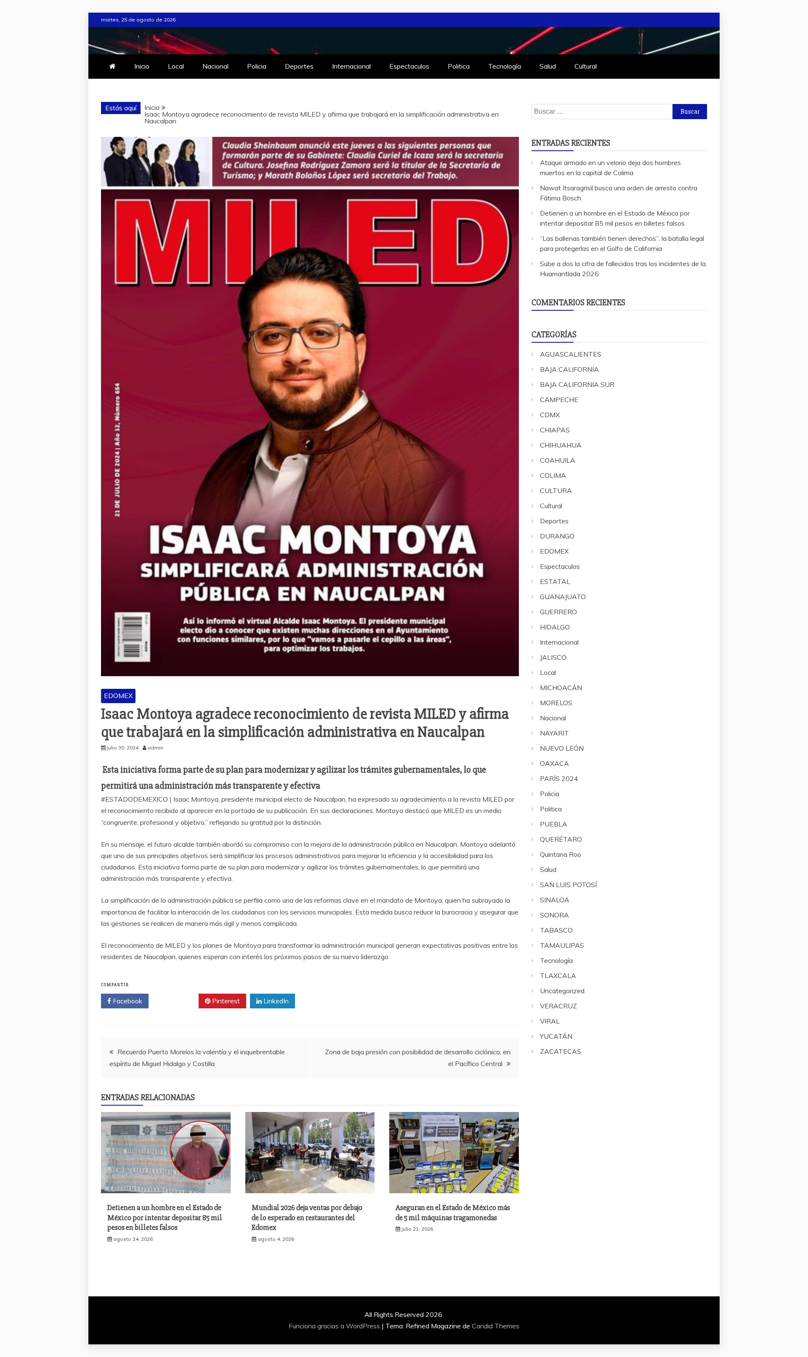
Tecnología (504, 66)
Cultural (585, 66)
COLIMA (553, 475)
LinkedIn (275, 1001)
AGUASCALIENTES (570, 354)
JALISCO (553, 657)
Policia (256, 66)
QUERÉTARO (561, 839)
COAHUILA (557, 460)
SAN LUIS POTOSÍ (568, 884)
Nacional (215, 66)
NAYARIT (554, 733)
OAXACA (554, 763)
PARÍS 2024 (559, 778)
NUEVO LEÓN (562, 748)
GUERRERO (558, 612)
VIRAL (550, 1021)
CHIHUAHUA (561, 445)
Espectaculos (409, 66)
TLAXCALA (558, 975)
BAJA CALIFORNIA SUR (577, 384)
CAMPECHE (559, 399)
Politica (459, 66)
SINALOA (554, 900)
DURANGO (557, 536)
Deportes (299, 66)
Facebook (126, 1001)
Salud (548, 66)
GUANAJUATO (563, 596)
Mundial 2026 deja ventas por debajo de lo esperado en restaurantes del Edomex (307, 1217)
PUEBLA (553, 824)
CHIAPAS (555, 430)
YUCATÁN (556, 1036)
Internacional (351, 66)
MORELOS (556, 702)
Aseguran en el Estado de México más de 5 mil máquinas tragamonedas (453, 1212)
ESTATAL (555, 581)
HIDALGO (555, 627)
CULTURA (556, 490)
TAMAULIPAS (562, 945)
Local (176, 66)
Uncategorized (562, 990)
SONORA (554, 915)
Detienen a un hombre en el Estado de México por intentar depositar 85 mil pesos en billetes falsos (164, 1217)
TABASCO (556, 930)
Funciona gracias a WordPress (335, 1326)
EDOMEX (118, 695)
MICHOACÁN (561, 687)
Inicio (141, 66)
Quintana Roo (560, 854)
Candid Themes (495, 1326)
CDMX (550, 415)
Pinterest (225, 1001)
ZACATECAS (560, 1051)
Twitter (177, 1001)
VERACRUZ (558, 1006)
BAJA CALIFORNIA (569, 369)
